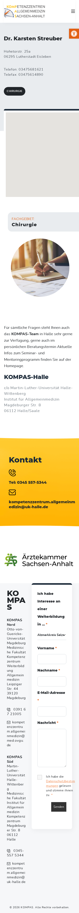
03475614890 (30, 74)
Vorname (47, 648)
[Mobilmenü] (73, 11)
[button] (74, 34)
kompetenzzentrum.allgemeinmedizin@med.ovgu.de (16, 734)
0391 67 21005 (16, 712)
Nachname (48, 670)
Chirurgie (14, 91)
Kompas (16, 600)
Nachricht (47, 723)
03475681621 (31, 69)
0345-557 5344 (15, 853)
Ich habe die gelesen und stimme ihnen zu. (60, 786)
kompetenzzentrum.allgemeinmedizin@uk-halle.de (16, 873)
